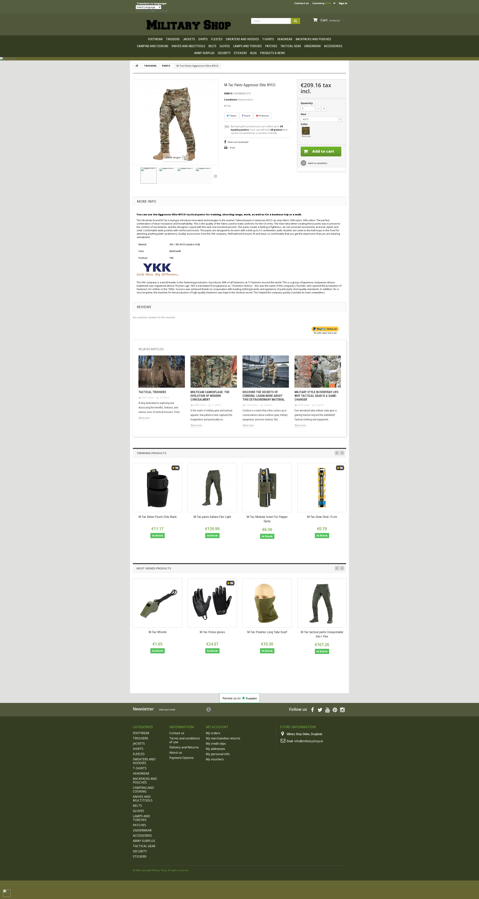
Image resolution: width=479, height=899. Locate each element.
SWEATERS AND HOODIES (242, 39)
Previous (337, 453)
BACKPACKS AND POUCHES (313, 39)
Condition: (231, 99)
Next (215, 176)
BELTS (212, 46)
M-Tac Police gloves (212, 632)
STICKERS (240, 53)
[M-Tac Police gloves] (212, 603)
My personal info (218, 754)
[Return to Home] (136, 65)
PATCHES (271, 46)
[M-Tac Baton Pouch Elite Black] (157, 487)
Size (304, 114)
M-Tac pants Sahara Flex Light (212, 517)
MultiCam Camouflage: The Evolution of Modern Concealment (209, 395)
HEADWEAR (284, 39)
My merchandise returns (223, 738)
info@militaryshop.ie (308, 741)
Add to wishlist (317, 163)
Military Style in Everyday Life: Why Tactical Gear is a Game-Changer (317, 395)
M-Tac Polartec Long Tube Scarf (267, 632)
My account (217, 727)
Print (232, 147)
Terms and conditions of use (184, 740)
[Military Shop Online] (189, 25)
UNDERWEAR (312, 46)
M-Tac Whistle (158, 632)
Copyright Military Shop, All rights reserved (164, 870)
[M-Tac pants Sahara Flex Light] (212, 487)
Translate (162, 11)
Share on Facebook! (238, 142)
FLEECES (216, 39)
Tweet (232, 115)
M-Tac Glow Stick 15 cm (322, 517)
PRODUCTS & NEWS (272, 53)
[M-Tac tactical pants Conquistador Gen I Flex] (322, 603)
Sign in (343, 3)
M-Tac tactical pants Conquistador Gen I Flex (322, 634)
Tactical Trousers (152, 392)
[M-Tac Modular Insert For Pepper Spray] (267, 487)
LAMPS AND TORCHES (247, 46)
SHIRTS (203, 39)
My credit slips (216, 743)
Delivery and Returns (184, 747)
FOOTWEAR (155, 39)
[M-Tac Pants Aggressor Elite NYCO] (148, 175)
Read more (144, 417)
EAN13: (228, 93)
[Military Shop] (239, 58)
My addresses (215, 749)
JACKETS (189, 39)
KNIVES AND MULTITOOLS (188, 46)
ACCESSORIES (333, 46)
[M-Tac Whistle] (157, 603)
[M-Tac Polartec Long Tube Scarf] (267, 603)
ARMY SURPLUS (204, 53)
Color (304, 124)
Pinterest (263, 115)
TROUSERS (173, 39)
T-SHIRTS (268, 39)
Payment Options (181, 758)
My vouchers (215, 759)
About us (175, 752)
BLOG (253, 53)
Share (247, 115)
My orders (213, 733)
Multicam (306, 136)
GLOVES (225, 46)
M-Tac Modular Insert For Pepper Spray (267, 519)
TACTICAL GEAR (290, 46)
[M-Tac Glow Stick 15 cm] (322, 487)
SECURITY (224, 53)
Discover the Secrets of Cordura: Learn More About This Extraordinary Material (263, 395)
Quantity (307, 103)
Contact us (301, 3)
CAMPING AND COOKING (152, 46)
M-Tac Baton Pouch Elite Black (157, 517)
